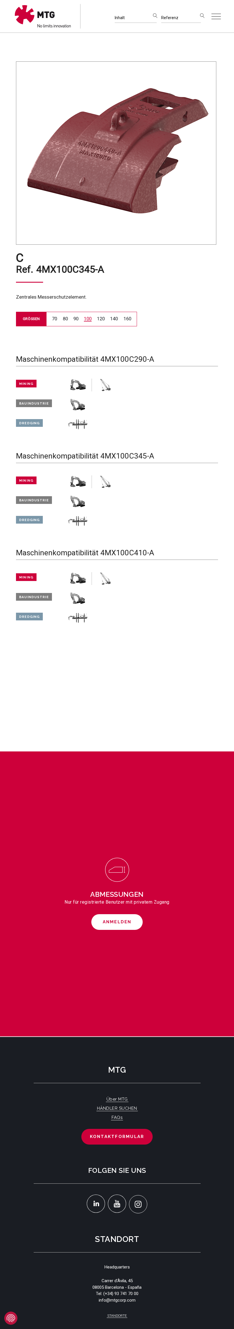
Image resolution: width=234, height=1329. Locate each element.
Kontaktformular (117, 1136)
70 (54, 318)
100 (88, 318)
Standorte (117, 1316)
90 (75, 318)
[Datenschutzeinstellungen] (10, 1318)
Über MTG (117, 1099)
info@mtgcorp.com (117, 1300)
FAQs (117, 1117)
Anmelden (117, 921)
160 (127, 318)
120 (101, 318)
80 (65, 318)
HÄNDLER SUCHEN (117, 1108)
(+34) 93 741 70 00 (120, 1293)
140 (114, 318)
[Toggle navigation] (216, 16)
